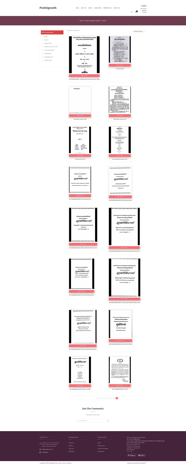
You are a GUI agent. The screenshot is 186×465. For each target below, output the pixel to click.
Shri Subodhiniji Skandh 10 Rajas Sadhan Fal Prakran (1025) (83, 248)
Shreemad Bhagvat (49, 50)
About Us (71, 445)
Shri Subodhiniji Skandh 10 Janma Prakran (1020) (120, 344)
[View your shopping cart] (135, 12)
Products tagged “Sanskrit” (93, 20)
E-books (46, 36)
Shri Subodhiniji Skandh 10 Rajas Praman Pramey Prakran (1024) (124, 251)
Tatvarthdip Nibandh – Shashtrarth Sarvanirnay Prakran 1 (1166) (84, 79)
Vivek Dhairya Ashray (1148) (80, 119)
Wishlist (144, 12)
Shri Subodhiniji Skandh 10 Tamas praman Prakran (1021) (82, 349)
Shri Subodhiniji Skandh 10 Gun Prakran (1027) (80, 199)
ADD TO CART (84, 75)
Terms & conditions (67, 463)
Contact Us (71, 442)
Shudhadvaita (47, 53)
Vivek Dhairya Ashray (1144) (119, 119)
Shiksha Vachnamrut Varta (51, 46)
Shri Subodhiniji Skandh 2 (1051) (119, 159)
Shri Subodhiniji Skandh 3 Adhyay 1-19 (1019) (80, 389)
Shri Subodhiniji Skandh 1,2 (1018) (120, 389)
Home (81, 20)
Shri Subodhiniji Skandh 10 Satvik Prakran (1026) (120, 200)
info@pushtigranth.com (47, 449)
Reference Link (101, 445)
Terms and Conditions (103, 448)
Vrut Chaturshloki (120, 68)
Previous (96, 398)
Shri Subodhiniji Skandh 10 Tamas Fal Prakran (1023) (81, 295)
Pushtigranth (51, 463)
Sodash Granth (48, 60)
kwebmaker (143, 463)
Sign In (99, 442)
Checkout (144, 10)
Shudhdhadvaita (48, 57)
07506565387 (45, 452)
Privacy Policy (101, 451)
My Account (143, 8)
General (46, 40)
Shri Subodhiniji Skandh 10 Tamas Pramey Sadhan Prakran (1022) (124, 302)
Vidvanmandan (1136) (80, 159)
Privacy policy (58, 463)
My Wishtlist (71, 451)
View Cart (71, 448)
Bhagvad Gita (47, 43)
